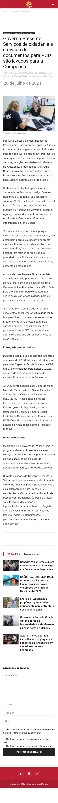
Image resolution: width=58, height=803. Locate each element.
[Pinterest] (30, 89)
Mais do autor (32, 554)
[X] (23, 89)
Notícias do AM (28, 33)
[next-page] (10, 658)
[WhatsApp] (37, 89)
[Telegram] (51, 89)
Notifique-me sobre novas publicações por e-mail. (30, 746)
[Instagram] (29, 774)
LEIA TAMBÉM (13, 554)
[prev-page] (5, 658)
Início (5, 11)
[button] (53, 4)
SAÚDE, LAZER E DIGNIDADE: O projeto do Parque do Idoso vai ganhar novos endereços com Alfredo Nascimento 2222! (37, 584)
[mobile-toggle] (5, 4)
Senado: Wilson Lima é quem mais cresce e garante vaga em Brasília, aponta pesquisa (37, 565)
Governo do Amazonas (20, 11)
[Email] (44, 89)
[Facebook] (16, 89)
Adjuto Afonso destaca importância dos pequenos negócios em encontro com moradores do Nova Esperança (36, 642)
